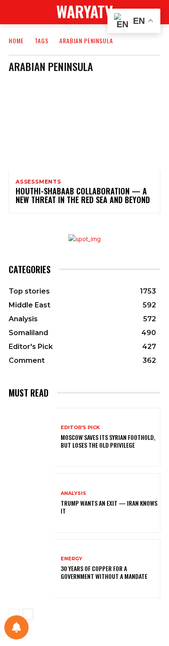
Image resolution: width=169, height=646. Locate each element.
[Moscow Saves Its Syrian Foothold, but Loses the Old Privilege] (31, 437)
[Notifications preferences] (16, 627)
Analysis (73, 493)
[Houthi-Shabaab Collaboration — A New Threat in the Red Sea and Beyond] (84, 125)
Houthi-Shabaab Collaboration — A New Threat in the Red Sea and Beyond (83, 195)
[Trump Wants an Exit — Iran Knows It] (31, 503)
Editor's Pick (80, 427)
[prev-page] (14, 614)
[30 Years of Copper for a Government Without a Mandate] (31, 568)
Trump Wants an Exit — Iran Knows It (109, 506)
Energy (71, 558)
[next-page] (28, 614)
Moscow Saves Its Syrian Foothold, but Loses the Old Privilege (108, 441)
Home (16, 40)
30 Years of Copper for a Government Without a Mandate (104, 572)
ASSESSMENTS (38, 181)
